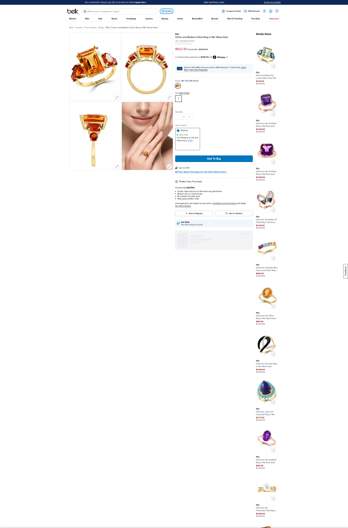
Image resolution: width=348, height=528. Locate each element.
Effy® (177, 34)
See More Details (183, 206)
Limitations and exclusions (224, 203)
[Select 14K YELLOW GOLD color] (178, 85)
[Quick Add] (273, 66)
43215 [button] (190, 140)
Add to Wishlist (235, 213)
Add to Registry (196, 213)
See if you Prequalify (198, 70)
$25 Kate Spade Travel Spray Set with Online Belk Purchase (200, 172)
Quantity (179, 112)
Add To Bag (214, 158)
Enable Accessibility (272, 2)
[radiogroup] (214, 98)
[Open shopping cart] (277, 11)
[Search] (85, 11)
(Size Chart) (184, 93)
